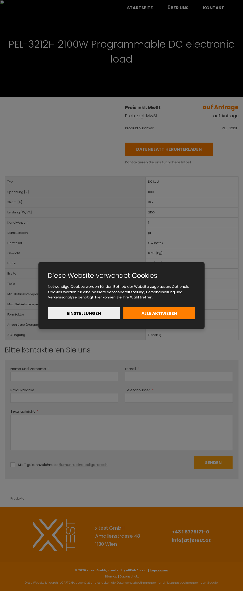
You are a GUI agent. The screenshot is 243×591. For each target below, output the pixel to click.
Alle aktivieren (159, 313)
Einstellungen (84, 313)
